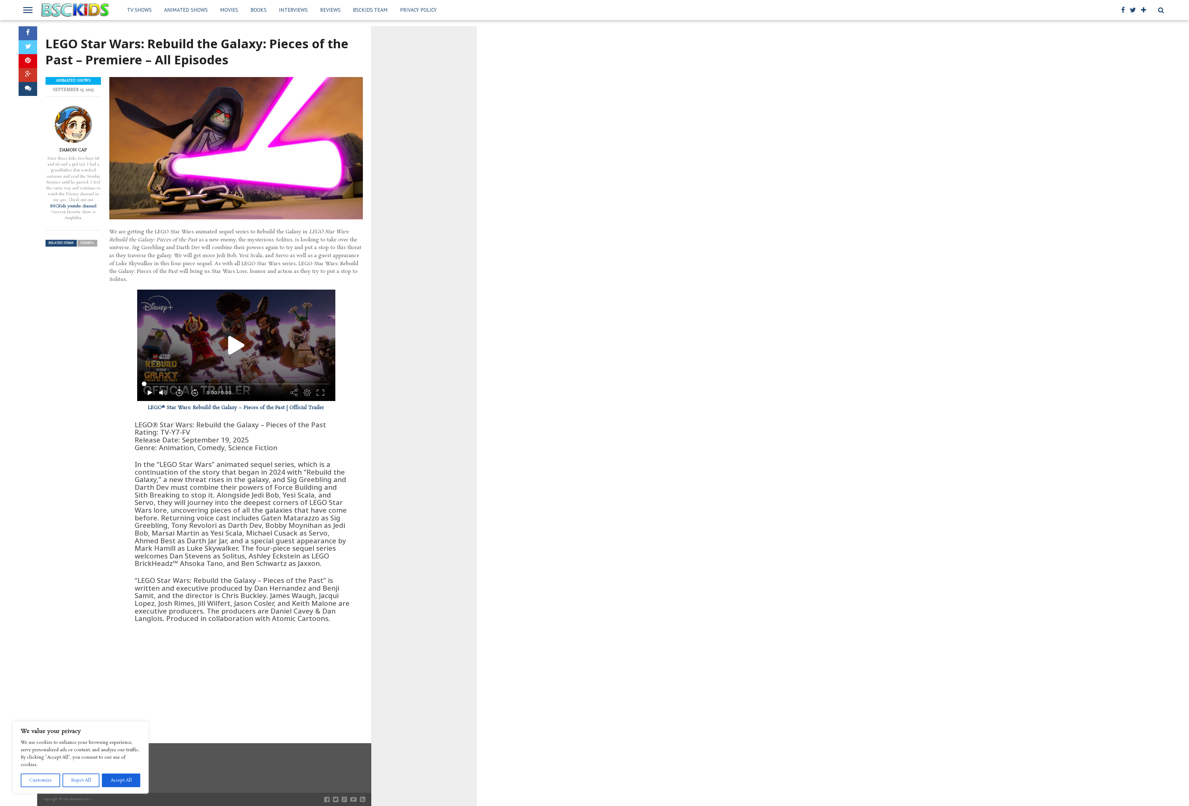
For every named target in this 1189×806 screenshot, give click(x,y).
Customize (40, 780)
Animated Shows (186, 9)
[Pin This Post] (28, 61)
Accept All (121, 780)
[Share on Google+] (28, 75)
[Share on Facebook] (28, 33)
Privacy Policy (418, 9)
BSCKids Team (370, 9)
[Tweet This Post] (28, 47)
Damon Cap (73, 150)
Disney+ (87, 243)
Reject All (81, 780)
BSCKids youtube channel (73, 206)
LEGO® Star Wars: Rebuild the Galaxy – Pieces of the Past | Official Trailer (236, 407)
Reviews (330, 9)
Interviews (293, 9)
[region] (80, 757)
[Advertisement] (236, 675)
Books (258, 9)
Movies (229, 9)
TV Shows (139, 9)
